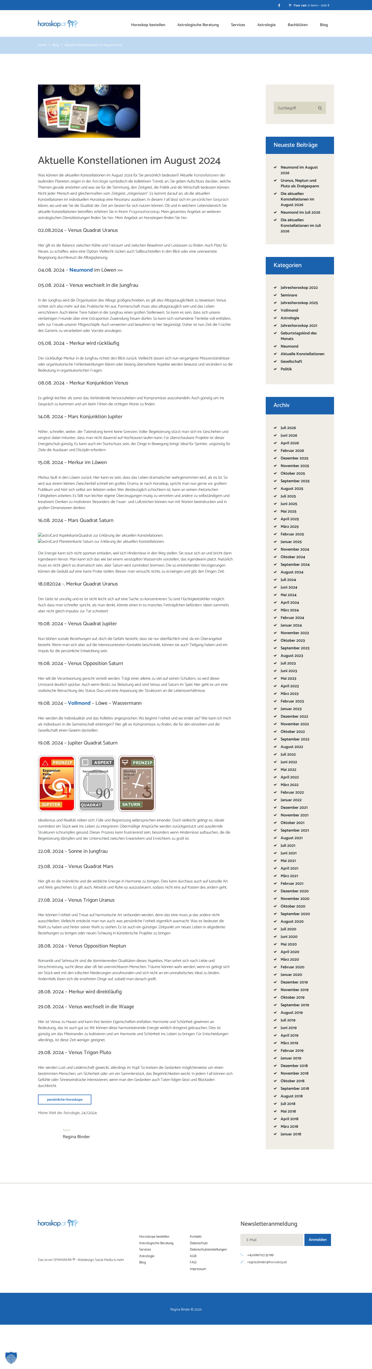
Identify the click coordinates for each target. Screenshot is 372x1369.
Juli (288, 428)
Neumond (289, 346)
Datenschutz (199, 1243)
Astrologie (100, 181)
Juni (289, 435)
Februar (292, 450)
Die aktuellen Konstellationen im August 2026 (297, 199)
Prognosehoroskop (144, 211)
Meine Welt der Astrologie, (59, 1113)
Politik (286, 369)
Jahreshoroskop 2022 (299, 287)
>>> (120, 270)
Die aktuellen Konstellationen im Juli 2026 (301, 226)
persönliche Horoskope (64, 1100)
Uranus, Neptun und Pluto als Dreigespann (300, 183)
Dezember (294, 458)
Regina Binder (76, 1137)
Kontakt (195, 1237)
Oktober (293, 473)
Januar (291, 541)
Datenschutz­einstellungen (208, 1250)
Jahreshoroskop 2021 (299, 325)
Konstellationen (206, 175)
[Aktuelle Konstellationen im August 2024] (89, 111)
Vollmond (289, 310)
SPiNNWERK (62, 1260)
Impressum (198, 1269)
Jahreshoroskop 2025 (299, 302)
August (292, 488)
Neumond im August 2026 (299, 170)
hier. (111, 217)
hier (184, 217)
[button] (11, 1358)
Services (145, 1250)
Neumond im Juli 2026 (300, 212)
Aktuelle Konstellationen (302, 354)
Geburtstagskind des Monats (299, 336)
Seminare (289, 295)
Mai (288, 511)
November (295, 465)
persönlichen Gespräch (210, 199)
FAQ (193, 1262)
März (290, 526)
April (290, 443)
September (295, 481)
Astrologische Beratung (156, 1243)
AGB (193, 1256)
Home (42, 46)
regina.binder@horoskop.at (267, 1262)
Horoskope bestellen (154, 1237)
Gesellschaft (291, 361)
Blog (55, 46)
